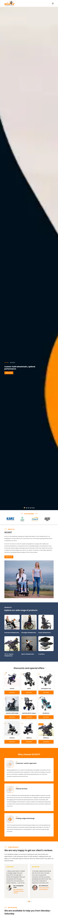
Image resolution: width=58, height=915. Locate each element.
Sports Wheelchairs (27, 654)
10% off (41, 724)
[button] (24, 507)
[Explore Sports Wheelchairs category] (29, 643)
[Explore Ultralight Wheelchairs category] (29, 622)
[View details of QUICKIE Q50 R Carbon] (29, 704)
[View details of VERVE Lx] (29, 728)
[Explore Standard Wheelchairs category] (12, 622)
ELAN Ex (12, 688)
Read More (12, 692)
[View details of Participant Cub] (46, 679)
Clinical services (21, 789)
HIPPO (29, 688)
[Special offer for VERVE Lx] (22, 723)
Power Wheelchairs (44, 632)
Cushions (41, 654)
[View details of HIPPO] (29, 679)
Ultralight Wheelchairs (28, 632)
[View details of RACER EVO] (46, 704)
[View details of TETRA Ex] (12, 728)
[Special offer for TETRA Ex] (5, 723)
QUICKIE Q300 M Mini (12, 713)
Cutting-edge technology (25, 818)
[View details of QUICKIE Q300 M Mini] (12, 704)
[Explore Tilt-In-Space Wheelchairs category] (12, 643)
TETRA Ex (12, 738)
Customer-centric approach (26, 763)
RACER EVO (46, 713)
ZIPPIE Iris (46, 738)
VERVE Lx (29, 738)
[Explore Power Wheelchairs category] (46, 622)
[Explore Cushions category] (46, 643)
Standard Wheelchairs (11, 632)
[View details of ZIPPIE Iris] (46, 728)
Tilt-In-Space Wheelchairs (8, 655)
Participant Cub (46, 688)
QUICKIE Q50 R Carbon (29, 713)
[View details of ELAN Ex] (12, 679)
